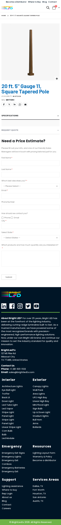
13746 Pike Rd (8, 353)
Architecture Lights (12, 386)
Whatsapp (20, 104)
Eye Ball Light (9, 390)
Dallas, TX (38, 486)
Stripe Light (8, 412)
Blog (44, 1)
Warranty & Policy (42, 456)
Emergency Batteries (13, 467)
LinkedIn (14, 104)
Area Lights (39, 393)
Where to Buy (34, 1)
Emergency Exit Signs (13, 452)
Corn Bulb (7, 430)
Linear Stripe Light (11, 427)
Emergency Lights (11, 456)
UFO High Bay (40, 397)
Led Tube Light (10, 404)
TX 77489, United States (14, 359)
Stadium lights (41, 415)
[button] (56, 78)
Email (25, 104)
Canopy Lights (40, 386)
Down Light (8, 401)
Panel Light (8, 415)
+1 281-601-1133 (18, 368)
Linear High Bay (41, 401)
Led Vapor (7, 408)
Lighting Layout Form (44, 452)
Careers (6, 508)
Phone (7, 217)
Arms (35, 423)
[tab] (30, 116)
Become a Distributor (16, 1)
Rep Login (7, 493)
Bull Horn (37, 419)
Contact (52, 1)
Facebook (3, 104)
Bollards (37, 427)
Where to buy (9, 489)
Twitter (9, 104)
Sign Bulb (37, 408)
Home (3, 15)
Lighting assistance (12, 486)
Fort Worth (38, 489)
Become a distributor (44, 460)
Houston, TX (39, 493)
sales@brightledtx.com (21, 372)
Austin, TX (38, 500)
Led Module (8, 438)
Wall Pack (38, 390)
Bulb (4, 434)
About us (7, 497)
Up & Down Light (41, 412)
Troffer (5, 393)
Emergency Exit (10, 471)
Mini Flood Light (41, 404)
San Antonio (39, 497)
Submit (8, 277)
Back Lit (6, 397)
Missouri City (8, 356)
